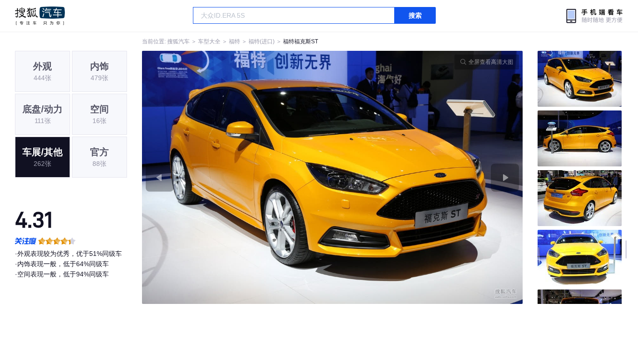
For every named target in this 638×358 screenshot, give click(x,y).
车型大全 (209, 41)
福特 (234, 41)
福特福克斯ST (300, 41)
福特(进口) (261, 41)
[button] (237, 177)
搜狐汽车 (40, 16)
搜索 (415, 15)
